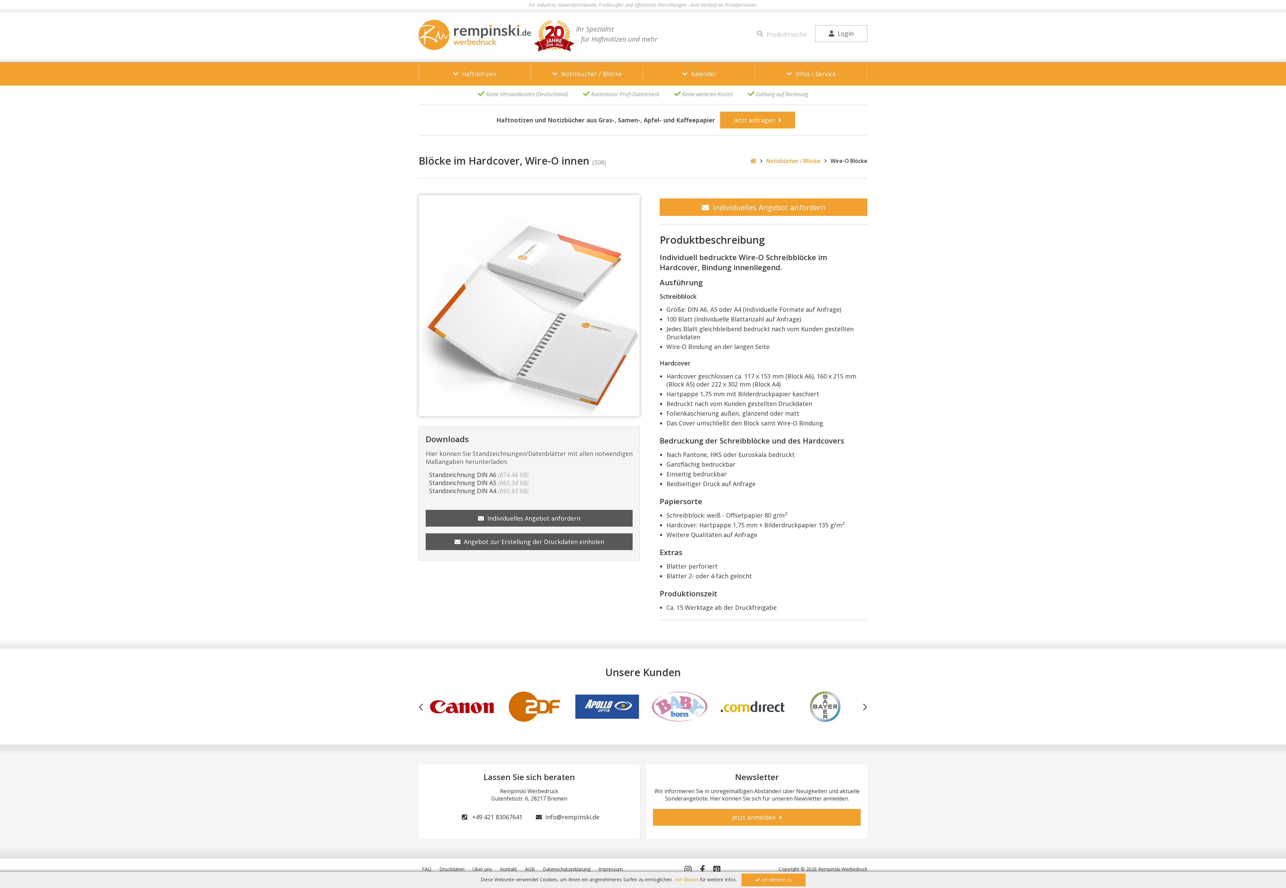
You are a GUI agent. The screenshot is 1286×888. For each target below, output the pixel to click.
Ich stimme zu (776, 880)
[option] (461, 706)
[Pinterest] (716, 869)
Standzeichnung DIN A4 (477, 491)
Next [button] (865, 707)
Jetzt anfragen (756, 120)
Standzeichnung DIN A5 (477, 483)
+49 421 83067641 (494, 817)
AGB (530, 869)
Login (844, 33)
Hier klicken (686, 879)
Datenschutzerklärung (566, 869)
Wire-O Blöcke (849, 161)
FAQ (426, 869)
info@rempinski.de (570, 817)
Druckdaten (452, 869)
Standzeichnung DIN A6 (477, 475)
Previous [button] (421, 707)
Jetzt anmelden (755, 817)
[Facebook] (702, 869)
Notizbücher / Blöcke (590, 74)
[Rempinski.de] (475, 35)
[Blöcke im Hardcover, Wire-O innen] (529, 305)
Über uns (482, 869)
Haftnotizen (477, 74)
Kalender (702, 74)
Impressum (610, 869)
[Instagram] (688, 869)
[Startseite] (753, 161)
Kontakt (508, 869)
